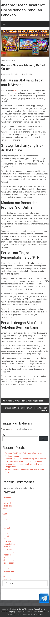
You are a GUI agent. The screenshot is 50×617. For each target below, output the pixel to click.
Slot (3, 53)
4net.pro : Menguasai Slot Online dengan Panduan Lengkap (23, 10)
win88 (4, 509)
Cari (4, 435)
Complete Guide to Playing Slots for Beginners (23, 461)
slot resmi (6, 500)
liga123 (5, 576)
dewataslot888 (8, 544)
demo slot (6, 558)
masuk (13, 429)
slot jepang (6, 541)
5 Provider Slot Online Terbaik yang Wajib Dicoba (23, 401)
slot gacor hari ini (9, 552)
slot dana (6, 574)
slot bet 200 (7, 506)
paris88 (5, 536)
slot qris (5, 568)
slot (14, 90)
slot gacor (6, 498)
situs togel (6, 503)
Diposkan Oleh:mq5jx (10, 74)
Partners (9, 583)
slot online (6, 579)
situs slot (6, 528)
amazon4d (6, 555)
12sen (4, 519)
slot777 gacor (8, 563)
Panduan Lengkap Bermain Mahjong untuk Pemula (25, 459)
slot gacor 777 (8, 571)
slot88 (5, 566)
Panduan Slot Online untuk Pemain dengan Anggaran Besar (25, 409)
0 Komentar (28, 74)
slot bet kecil (7, 547)
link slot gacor (8, 560)
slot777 (5, 539)
